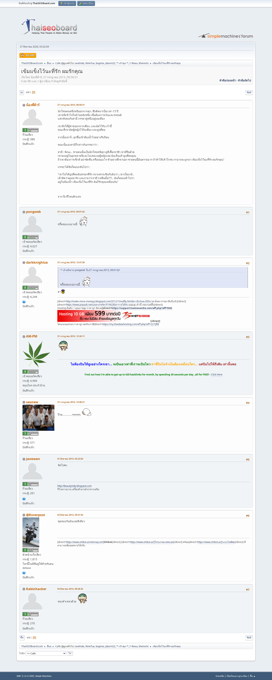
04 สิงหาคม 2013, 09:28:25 (70, 588)
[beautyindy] (24, 498)
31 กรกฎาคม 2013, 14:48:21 (71, 401)
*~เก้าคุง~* (122, 63)
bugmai (100, 63)
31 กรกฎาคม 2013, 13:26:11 (71, 336)
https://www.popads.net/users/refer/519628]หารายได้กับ (97, 304)
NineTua (90, 63)
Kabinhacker (36, 589)
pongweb (33, 211)
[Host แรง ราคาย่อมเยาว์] (24, 301)
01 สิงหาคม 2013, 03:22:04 (70, 458)
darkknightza (37, 262)
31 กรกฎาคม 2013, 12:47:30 (71, 262)
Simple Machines (43, 676)
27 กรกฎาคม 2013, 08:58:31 (71, 104)
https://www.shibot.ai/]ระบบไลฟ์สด (216, 542)
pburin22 (110, 63)
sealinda (79, 63)
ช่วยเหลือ (219, 675)
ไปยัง (21, 653)
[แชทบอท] (24, 572)
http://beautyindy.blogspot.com (74, 486)
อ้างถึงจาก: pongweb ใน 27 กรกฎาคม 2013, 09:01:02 (91, 270)
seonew (32, 402)
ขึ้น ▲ (252, 675)
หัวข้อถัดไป (244, 80)
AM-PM (31, 336)
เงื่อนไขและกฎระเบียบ (237, 675)
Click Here (216, 374)
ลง (21, 92)
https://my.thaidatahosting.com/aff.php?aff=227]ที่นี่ (130, 324)
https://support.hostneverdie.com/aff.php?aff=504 (141, 308)
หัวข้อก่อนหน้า (227, 80)
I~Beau (134, 63)
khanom (143, 63)
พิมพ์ (249, 92)
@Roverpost (35, 515)
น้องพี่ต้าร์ (33, 105)
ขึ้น (21, 637)
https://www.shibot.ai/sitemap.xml (84, 542)
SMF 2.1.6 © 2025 (25, 676)
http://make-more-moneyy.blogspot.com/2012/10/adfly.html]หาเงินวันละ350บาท (110, 301)
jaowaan (33, 459)
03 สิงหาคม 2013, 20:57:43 (70, 514)
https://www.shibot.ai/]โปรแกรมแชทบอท (152, 542)
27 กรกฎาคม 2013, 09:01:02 (71, 211)
